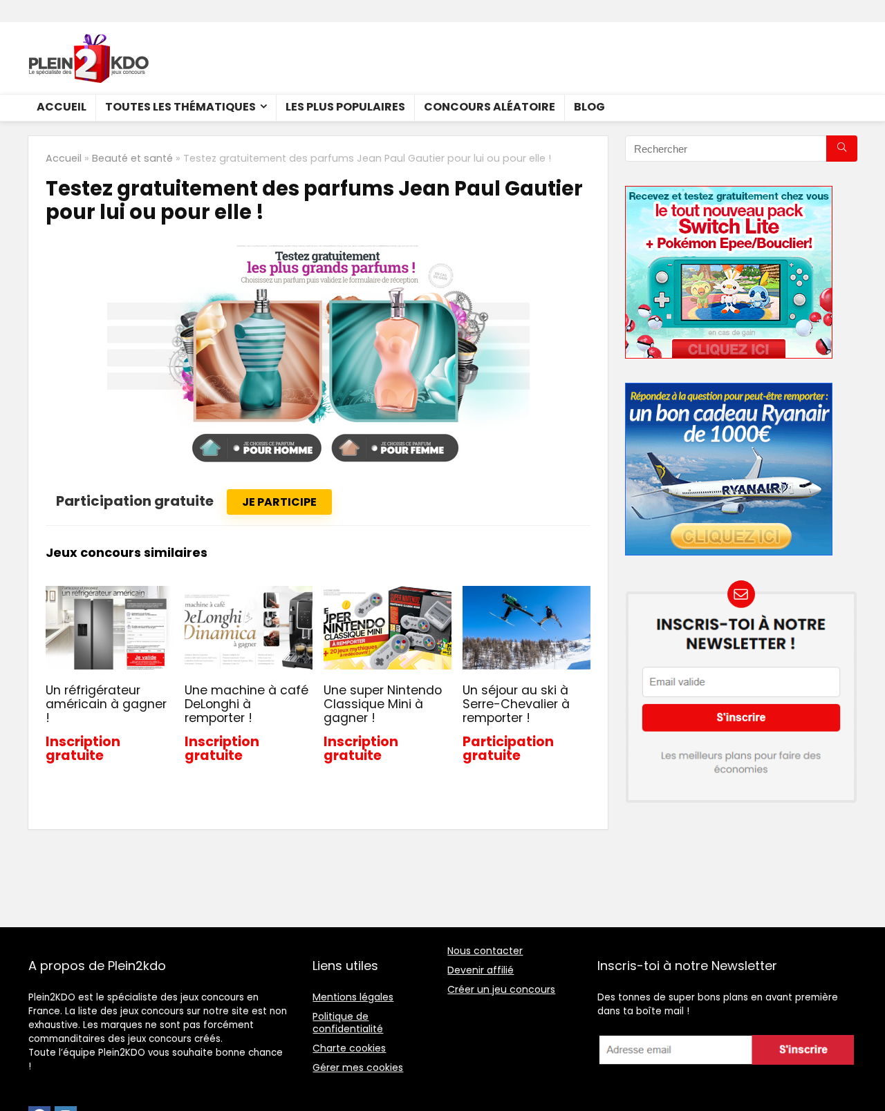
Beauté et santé (132, 158)
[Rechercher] (841, 148)
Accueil (61, 107)
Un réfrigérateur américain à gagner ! (106, 704)
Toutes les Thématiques (180, 107)
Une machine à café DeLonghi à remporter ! (246, 704)
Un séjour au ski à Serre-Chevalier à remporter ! (516, 704)
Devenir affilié (480, 970)
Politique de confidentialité (348, 1022)
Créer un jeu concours (501, 989)
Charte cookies (349, 1048)
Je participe (279, 502)
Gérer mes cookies (358, 1067)
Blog (589, 107)
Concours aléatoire (489, 107)
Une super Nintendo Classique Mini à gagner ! (383, 704)
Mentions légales (353, 997)
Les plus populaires (345, 107)
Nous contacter (485, 951)
